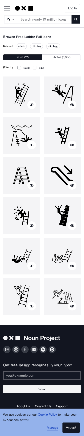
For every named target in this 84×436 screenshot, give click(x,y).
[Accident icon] (62, 135)
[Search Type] (11, 19)
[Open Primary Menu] (7, 8)
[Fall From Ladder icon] (21, 135)
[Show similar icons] (31, 104)
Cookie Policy (47, 415)
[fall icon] (21, 215)
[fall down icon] (62, 296)
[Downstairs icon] (62, 175)
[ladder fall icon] (21, 94)
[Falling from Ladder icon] (62, 94)
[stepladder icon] (21, 175)
